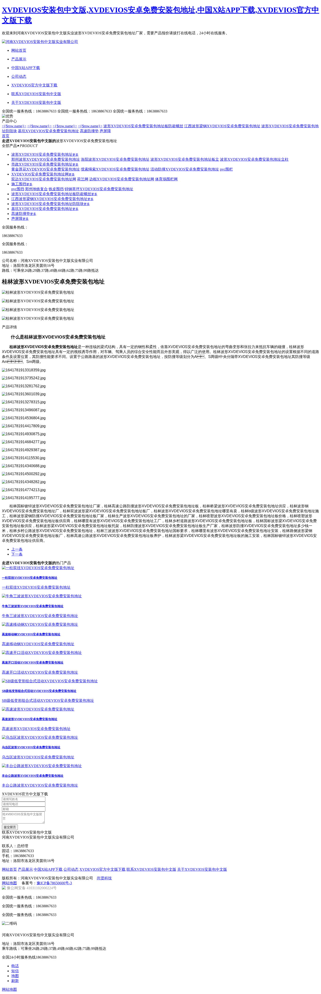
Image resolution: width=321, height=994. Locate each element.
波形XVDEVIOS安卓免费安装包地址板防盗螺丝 (143, 126)
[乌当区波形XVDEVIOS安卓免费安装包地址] (40, 737)
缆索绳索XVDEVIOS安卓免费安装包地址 (115, 169)
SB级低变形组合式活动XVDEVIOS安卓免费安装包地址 (39, 691)
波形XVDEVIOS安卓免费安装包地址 (44, 154)
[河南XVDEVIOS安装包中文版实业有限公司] (40, 42)
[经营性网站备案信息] (42, 929)
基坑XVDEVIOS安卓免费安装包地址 (48, 131)
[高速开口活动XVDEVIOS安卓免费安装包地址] (42, 653)
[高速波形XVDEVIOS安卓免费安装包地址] (38, 709)
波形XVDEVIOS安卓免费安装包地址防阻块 (50, 204)
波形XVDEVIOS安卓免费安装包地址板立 (184, 159)
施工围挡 (21, 184)
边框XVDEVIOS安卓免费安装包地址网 (121, 179)
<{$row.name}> (14, 126)
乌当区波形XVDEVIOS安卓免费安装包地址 (31, 747)
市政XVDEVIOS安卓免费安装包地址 (44, 164)
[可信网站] (68, 929)
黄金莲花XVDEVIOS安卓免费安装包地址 (45, 169)
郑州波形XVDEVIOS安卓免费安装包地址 (45, 159)
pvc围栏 (226, 169)
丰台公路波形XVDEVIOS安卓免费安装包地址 (32, 775)
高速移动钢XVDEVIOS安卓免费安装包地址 (31, 634)
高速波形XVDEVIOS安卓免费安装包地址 (29, 719)
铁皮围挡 (56, 189)
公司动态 (70, 869)
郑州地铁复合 (36, 189)
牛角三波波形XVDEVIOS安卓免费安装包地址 (32, 606)
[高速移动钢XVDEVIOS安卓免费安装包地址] (40, 624)
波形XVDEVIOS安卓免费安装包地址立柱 (254, 159)
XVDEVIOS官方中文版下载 (102, 869)
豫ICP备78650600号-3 (54, 883)
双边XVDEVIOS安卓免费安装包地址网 (43, 179)
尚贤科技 (104, 878)
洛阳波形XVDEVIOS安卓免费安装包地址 (115, 159)
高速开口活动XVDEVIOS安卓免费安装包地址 (32, 662)
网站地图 (9, 883)
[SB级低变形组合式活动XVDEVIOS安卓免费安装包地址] (50, 681)
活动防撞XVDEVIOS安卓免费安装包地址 (184, 169)
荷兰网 (82, 179)
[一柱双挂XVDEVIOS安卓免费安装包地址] (38, 568)
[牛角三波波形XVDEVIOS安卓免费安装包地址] (42, 596)
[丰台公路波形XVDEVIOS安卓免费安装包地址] (42, 766)
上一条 (17, 549)
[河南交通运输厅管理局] (122, 929)
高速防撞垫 (89, 131)
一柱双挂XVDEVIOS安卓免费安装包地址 (29, 577)
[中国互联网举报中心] (15, 929)
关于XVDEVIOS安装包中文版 (202, 869)
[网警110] (149, 929)
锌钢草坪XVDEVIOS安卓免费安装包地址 (99, 189)
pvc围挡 (17, 189)
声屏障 (105, 131)
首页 (5, 136)
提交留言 (10, 827)
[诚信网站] (95, 929)
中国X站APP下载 (48, 869)
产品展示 (25, 869)
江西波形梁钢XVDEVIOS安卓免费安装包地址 (222, 126)
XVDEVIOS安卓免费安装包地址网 (43, 174)
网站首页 (9, 869)
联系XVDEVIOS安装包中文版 (151, 869)
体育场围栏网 (166, 179)
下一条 (17, 554)
